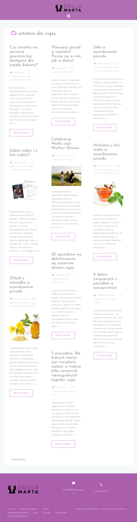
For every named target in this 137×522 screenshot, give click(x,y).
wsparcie (98, 302)
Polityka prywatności (18, 516)
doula (13, 166)
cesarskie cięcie (17, 76)
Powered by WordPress (87, 509)
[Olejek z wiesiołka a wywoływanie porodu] (24, 327)
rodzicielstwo (58, 282)
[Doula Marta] (23, 489)
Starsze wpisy (18, 459)
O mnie (11, 509)
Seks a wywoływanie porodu (105, 51)
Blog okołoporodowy (18, 512)
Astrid (111, 509)
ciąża (28, 76)
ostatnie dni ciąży (18, 79)
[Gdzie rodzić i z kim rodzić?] (24, 191)
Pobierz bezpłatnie (28, 509)
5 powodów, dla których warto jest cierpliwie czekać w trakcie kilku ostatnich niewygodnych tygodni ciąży (66, 366)
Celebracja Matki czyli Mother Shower (66, 143)
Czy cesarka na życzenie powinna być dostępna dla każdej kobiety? (24, 56)
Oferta (46, 509)
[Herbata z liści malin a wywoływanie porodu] (108, 194)
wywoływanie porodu (110, 71)
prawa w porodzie (25, 169)
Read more (21, 132)
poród (30, 79)
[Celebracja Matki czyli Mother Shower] (66, 175)
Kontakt (46, 512)
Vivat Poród (60, 512)
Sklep (35, 512)
